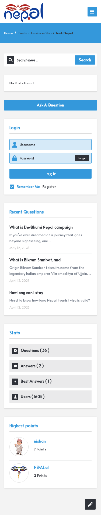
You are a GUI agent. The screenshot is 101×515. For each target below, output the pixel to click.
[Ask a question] (90, 504)
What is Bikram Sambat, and (35, 259)
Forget (82, 158)
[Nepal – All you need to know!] (23, 11)
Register (49, 186)
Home (8, 33)
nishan (40, 441)
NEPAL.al (41, 467)
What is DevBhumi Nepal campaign (41, 227)
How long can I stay (26, 292)
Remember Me (28, 186)
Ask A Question (50, 105)
